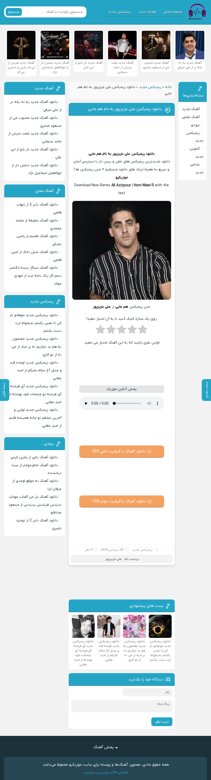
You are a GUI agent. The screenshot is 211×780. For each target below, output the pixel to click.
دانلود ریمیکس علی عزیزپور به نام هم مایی (125, 109)
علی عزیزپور (121, 153)
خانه (168, 87)
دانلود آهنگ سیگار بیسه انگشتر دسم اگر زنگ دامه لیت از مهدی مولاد (35, 275)
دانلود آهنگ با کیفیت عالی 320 (119, 451)
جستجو (13, 12)
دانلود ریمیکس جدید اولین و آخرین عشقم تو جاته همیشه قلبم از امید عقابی (35, 417)
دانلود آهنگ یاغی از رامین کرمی (34, 457)
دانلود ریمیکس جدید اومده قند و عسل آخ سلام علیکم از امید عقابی (35, 370)
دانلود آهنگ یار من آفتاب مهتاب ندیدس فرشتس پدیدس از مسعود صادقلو (34, 504)
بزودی (195, 125)
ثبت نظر (162, 721)
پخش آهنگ (103, 747)
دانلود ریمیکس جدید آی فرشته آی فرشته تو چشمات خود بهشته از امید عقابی (35, 394)
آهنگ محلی (191, 117)
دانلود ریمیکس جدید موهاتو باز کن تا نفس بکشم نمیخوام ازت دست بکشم (35, 323)
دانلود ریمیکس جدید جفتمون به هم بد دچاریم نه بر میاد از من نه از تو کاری (36, 346)
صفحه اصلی (172, 11)
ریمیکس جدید (119, 11)
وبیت (87, 772)
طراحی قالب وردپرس (111, 772)
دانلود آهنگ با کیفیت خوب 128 (119, 501)
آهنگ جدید (147, 11)
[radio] (142, 331)
